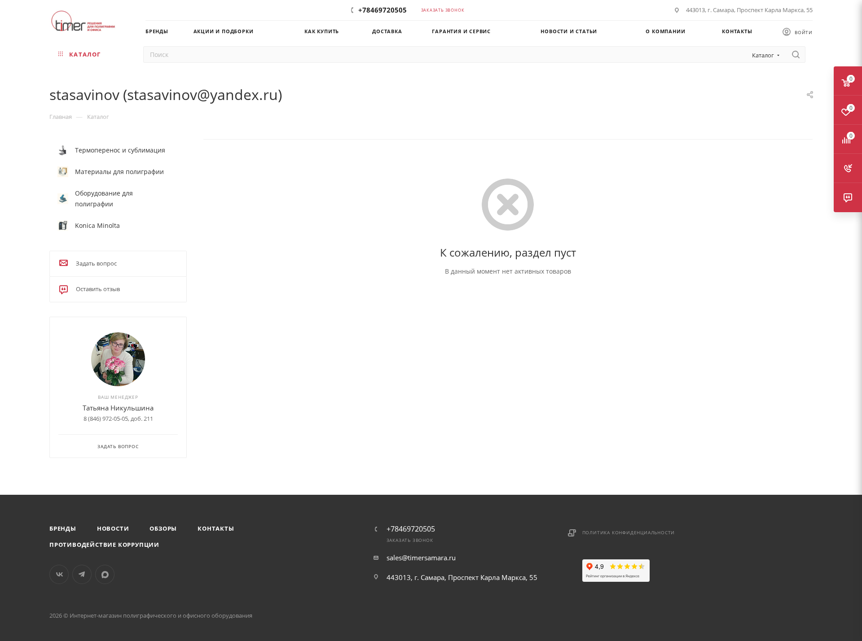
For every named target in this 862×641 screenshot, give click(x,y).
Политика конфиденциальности (628, 532)
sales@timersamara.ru (421, 557)
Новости (113, 528)
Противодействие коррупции (104, 545)
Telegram (82, 574)
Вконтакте (59, 574)
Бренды (62, 528)
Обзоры (163, 528)
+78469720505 (382, 9)
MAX (104, 574)
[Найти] (795, 54)
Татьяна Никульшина (118, 407)
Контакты (216, 528)
